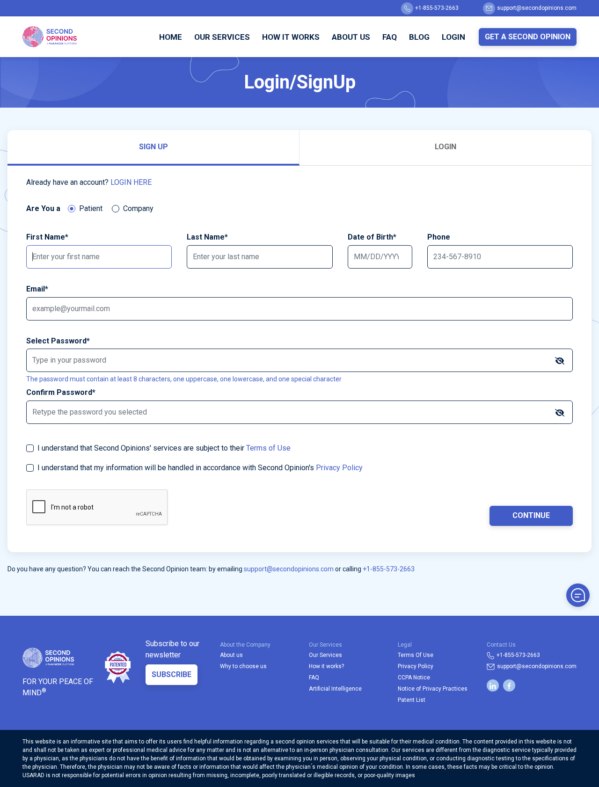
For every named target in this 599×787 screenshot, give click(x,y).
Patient (90, 208)
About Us (351, 37)
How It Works (291, 37)
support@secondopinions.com (537, 8)
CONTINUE (531, 515)
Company (138, 208)
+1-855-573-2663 (437, 8)
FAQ (389, 37)
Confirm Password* (60, 392)
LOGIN (445, 146)
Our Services (222, 37)
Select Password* (58, 340)
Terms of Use (268, 448)
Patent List (411, 700)
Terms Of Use (415, 655)
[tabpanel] (299, 359)
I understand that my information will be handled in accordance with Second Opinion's (200, 467)
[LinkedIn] (493, 685)
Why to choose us (243, 666)
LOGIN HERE (131, 182)
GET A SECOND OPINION (527, 36)
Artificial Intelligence (335, 688)
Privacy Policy (339, 467)
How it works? (326, 666)
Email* (37, 288)
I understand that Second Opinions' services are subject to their (164, 448)
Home (170, 37)
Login (453, 37)
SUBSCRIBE (171, 674)
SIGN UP (153, 146)
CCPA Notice (414, 677)
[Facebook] (509, 685)
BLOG (419, 37)
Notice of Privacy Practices (433, 688)
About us (231, 655)
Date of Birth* (372, 237)
